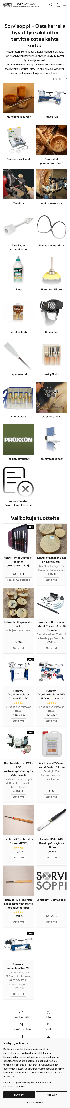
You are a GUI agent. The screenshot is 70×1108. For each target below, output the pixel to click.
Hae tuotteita (21, 1017)
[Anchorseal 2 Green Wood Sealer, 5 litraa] (51, 744)
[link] (35, 1101)
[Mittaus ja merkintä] (51, 226)
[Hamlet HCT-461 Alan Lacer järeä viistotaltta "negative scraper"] (18, 881)
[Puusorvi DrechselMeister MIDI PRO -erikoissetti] (51, 671)
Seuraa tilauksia (21, 1029)
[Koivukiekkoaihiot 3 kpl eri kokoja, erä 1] (51, 539)
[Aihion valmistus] (51, 184)
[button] (22, 5)
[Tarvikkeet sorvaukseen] (18, 226)
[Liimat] (18, 270)
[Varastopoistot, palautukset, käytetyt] (18, 482)
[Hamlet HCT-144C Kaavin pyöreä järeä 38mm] (51, 820)
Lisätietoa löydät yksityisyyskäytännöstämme (27, 1082)
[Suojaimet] (51, 313)
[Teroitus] (18, 184)
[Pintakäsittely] (18, 313)
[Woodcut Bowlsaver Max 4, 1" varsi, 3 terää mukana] (51, 603)
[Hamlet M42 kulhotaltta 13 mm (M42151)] (18, 820)
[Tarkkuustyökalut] (18, 439)
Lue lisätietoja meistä (14, 1086)
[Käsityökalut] (51, 355)
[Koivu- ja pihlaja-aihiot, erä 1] (18, 603)
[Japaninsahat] (18, 355)
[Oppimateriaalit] (51, 397)
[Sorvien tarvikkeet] (18, 140)
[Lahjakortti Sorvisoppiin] (51, 881)
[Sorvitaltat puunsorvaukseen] (51, 140)
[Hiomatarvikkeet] (51, 270)
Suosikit (48, 1029)
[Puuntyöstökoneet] (51, 439)
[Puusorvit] (51, 98)
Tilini (48, 1017)
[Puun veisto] (18, 397)
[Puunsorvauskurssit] (18, 98)
